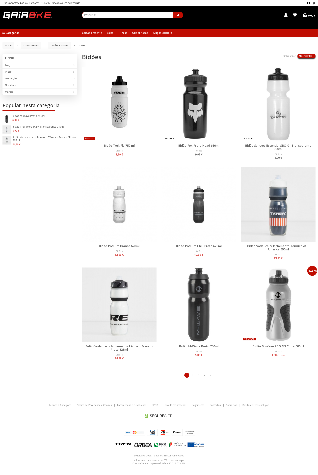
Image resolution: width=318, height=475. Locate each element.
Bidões (91, 57)
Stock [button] (8, 71)
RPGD (155, 405)
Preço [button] (8, 65)
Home (8, 45)
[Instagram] (313, 3)
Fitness (122, 33)
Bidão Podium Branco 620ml (119, 246)
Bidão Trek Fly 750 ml (119, 146)
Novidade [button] (10, 85)
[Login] (286, 15)
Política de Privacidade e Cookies (94, 405)
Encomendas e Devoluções (131, 405)
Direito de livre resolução (255, 405)
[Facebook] (308, 3)
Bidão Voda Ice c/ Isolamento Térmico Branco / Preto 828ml (44, 139)
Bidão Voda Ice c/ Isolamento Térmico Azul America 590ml (278, 247)
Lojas (110, 33)
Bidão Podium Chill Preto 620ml (199, 246)
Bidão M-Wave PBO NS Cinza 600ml (278, 346)
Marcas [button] (9, 91)
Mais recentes (306, 56)
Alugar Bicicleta (162, 33)
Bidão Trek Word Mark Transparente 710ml (38, 126)
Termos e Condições (60, 405)
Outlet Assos (140, 33)
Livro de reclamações (174, 405)
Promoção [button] (11, 78)
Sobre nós (231, 405)
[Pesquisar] (178, 15)
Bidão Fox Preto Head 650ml (198, 146)
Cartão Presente (92, 33)
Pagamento (198, 405)
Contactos (215, 405)
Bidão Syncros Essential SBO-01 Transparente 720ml (278, 147)
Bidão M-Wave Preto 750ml (28, 116)
